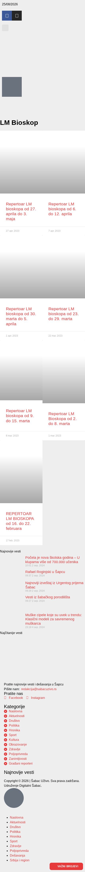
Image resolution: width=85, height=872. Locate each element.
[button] (5, 28)
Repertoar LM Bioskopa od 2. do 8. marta (62, 418)
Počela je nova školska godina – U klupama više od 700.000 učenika (52, 560)
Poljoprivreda (19, 850)
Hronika (15, 836)
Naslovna (16, 817)
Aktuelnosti (18, 822)
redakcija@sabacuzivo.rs (39, 689)
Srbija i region (19, 860)
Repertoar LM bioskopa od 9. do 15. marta (20, 415)
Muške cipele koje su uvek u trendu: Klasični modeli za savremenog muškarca (53, 619)
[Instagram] (17, 16)
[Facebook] (7, 16)
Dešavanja (17, 855)
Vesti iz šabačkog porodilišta (47, 597)
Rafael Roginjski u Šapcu (45, 572)
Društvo (15, 827)
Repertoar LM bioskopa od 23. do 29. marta (63, 313)
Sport (13, 841)
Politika (15, 831)
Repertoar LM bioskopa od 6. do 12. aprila (62, 209)
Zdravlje (15, 846)
